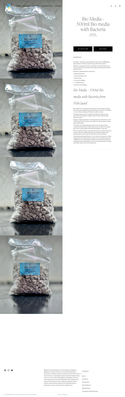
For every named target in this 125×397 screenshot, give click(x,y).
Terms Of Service (86, 385)
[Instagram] (8, 370)
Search (84, 376)
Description (77, 57)
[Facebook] (5, 370)
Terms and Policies (62, 394)
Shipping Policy (86, 388)
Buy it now (103, 49)
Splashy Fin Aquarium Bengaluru (16, 394)
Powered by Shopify (31, 394)
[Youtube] (12, 370)
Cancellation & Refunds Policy (90, 391)
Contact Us (85, 379)
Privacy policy (85, 382)
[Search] (111, 6)
